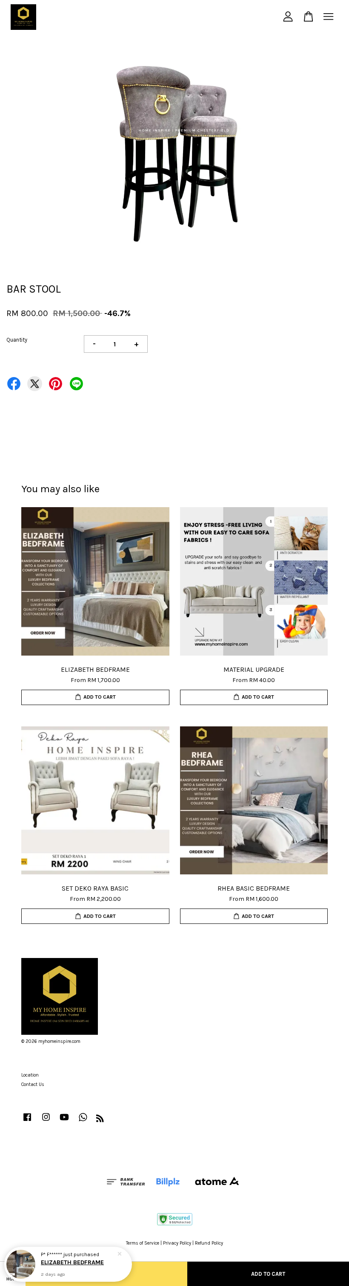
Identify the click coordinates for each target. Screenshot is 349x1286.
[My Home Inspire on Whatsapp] (83, 1121)
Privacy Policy (177, 1243)
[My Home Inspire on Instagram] (46, 1121)
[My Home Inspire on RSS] (100, 1120)
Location (30, 1075)
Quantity (16, 340)
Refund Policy (209, 1243)
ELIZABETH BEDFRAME (72, 1262)
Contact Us (32, 1084)
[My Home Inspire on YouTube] (64, 1121)
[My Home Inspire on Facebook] (27, 1121)
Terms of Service (142, 1243)
